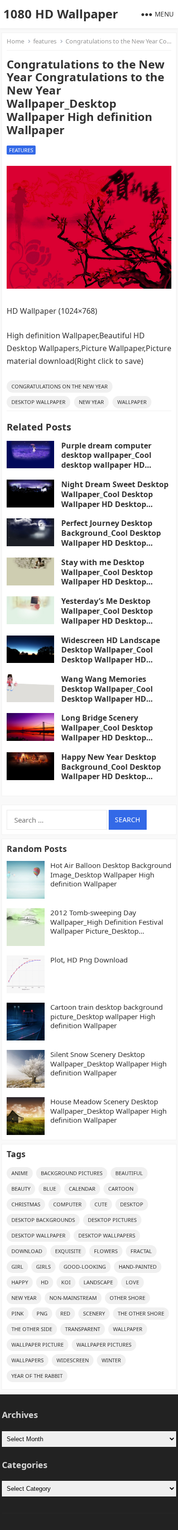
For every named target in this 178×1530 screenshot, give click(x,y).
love (132, 1282)
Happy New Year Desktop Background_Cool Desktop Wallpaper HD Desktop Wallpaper (111, 771)
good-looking (85, 1266)
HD (44, 1282)
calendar (82, 1188)
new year (91, 401)
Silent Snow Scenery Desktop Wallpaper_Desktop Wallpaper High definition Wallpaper (108, 1063)
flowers (106, 1251)
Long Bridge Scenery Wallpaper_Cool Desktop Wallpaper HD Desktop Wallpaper (107, 732)
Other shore (127, 1297)
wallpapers (27, 1360)
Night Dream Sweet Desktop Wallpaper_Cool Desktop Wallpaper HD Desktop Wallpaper (115, 499)
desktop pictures (112, 1219)
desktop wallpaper (38, 401)
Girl (17, 1266)
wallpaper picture (37, 1344)
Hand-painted (138, 1266)
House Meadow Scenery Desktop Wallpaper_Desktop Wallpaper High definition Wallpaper (108, 1111)
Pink (17, 1313)
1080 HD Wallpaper (60, 14)
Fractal (141, 1251)
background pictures (72, 1173)
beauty (20, 1188)
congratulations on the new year (59, 386)
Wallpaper (132, 401)
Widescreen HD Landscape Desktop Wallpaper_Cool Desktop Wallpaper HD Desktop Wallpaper (110, 655)
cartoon (120, 1188)
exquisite (68, 1251)
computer (67, 1204)
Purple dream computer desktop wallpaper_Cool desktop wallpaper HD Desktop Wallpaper (106, 460)
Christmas (25, 1204)
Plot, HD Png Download (89, 959)
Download (26, 1251)
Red (65, 1313)
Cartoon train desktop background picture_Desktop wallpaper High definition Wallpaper (106, 1016)
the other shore (141, 1313)
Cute (100, 1204)
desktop (131, 1204)
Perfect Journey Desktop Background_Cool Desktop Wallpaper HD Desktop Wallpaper (111, 538)
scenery (94, 1313)
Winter (111, 1360)
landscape (98, 1282)
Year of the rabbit (37, 1375)
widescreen (72, 1360)
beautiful (129, 1173)
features (44, 41)
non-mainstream (73, 1297)
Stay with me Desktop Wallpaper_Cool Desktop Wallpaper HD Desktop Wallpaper (107, 577)
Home (15, 41)
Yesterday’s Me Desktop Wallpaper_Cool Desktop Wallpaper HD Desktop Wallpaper (107, 616)
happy (19, 1282)
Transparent (82, 1328)
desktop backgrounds (43, 1219)
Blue (49, 1188)
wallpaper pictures (103, 1344)
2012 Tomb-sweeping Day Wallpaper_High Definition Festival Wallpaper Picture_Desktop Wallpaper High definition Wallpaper (109, 922)
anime (19, 1173)
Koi (66, 1282)
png (42, 1313)
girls (43, 1266)
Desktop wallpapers (106, 1235)
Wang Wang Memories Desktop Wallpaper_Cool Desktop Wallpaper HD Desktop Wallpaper (107, 693)
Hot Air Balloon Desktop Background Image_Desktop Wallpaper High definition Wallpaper (110, 874)
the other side (31, 1328)
